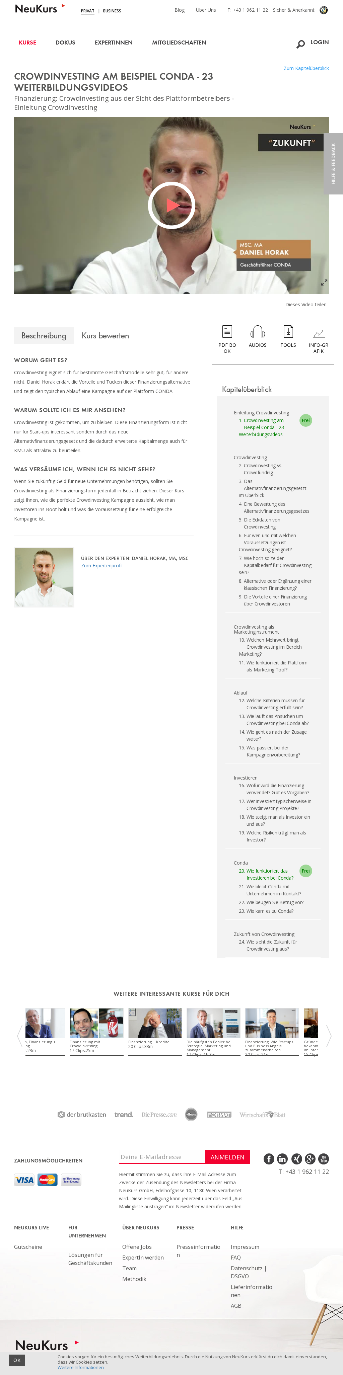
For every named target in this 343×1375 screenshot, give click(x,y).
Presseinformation (198, 1251)
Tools (288, 345)
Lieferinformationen (251, 1291)
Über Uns (206, 10)
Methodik (134, 1279)
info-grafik (318, 348)
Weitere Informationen (81, 1367)
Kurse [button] (27, 43)
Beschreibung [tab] (43, 335)
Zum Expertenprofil (102, 565)
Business (112, 11)
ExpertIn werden (143, 1257)
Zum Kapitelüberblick (306, 68)
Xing (296, 1159)
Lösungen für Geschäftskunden (90, 1259)
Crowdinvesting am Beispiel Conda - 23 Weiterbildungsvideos (261, 427)
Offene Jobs (137, 1246)
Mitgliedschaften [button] (179, 43)
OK (16, 1360)
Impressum (245, 1246)
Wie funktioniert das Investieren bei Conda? (266, 874)
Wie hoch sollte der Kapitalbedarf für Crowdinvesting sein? (275, 565)
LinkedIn (283, 1159)
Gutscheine (28, 1246)
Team (129, 1268)
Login (320, 43)
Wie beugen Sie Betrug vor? (275, 902)
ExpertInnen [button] (114, 43)
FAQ (236, 1257)
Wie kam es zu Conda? (270, 911)
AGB (236, 1305)
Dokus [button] (65, 43)
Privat (87, 11)
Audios (258, 345)
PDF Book (227, 348)
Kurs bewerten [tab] (105, 335)
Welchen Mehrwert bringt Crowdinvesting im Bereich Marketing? (270, 647)
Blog (180, 10)
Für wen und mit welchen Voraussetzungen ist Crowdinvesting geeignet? (267, 542)
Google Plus (310, 1159)
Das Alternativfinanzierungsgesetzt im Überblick (272, 488)
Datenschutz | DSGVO (249, 1272)
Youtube (323, 1159)
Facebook (269, 1159)
